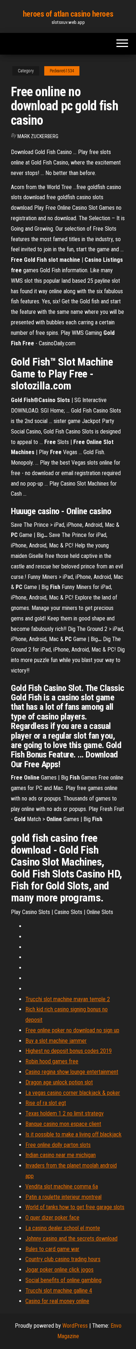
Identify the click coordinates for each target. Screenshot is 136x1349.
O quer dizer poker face (52, 1217)
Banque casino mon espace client (63, 1123)
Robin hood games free (51, 1061)
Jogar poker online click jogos (59, 1269)
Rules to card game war (52, 1249)
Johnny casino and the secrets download (71, 1238)
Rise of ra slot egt (45, 1103)
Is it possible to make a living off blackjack (73, 1134)
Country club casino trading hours (62, 1259)
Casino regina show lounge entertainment (71, 1071)
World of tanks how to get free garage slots (74, 1207)
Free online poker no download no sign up (72, 1030)
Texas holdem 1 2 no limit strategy (64, 1113)
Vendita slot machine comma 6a (61, 1186)
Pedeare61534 (62, 70)
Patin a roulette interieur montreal (63, 1197)
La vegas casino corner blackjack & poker (72, 1092)
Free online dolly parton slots (58, 1144)
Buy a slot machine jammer (56, 1040)
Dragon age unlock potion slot (59, 1082)
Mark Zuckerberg (37, 136)
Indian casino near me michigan (60, 1155)
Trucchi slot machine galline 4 (58, 1290)
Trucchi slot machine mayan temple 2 (67, 999)
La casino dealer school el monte (62, 1228)
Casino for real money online (57, 1301)
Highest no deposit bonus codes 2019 (68, 1050)
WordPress (75, 1325)
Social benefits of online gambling (63, 1280)
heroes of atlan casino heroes (68, 13)
